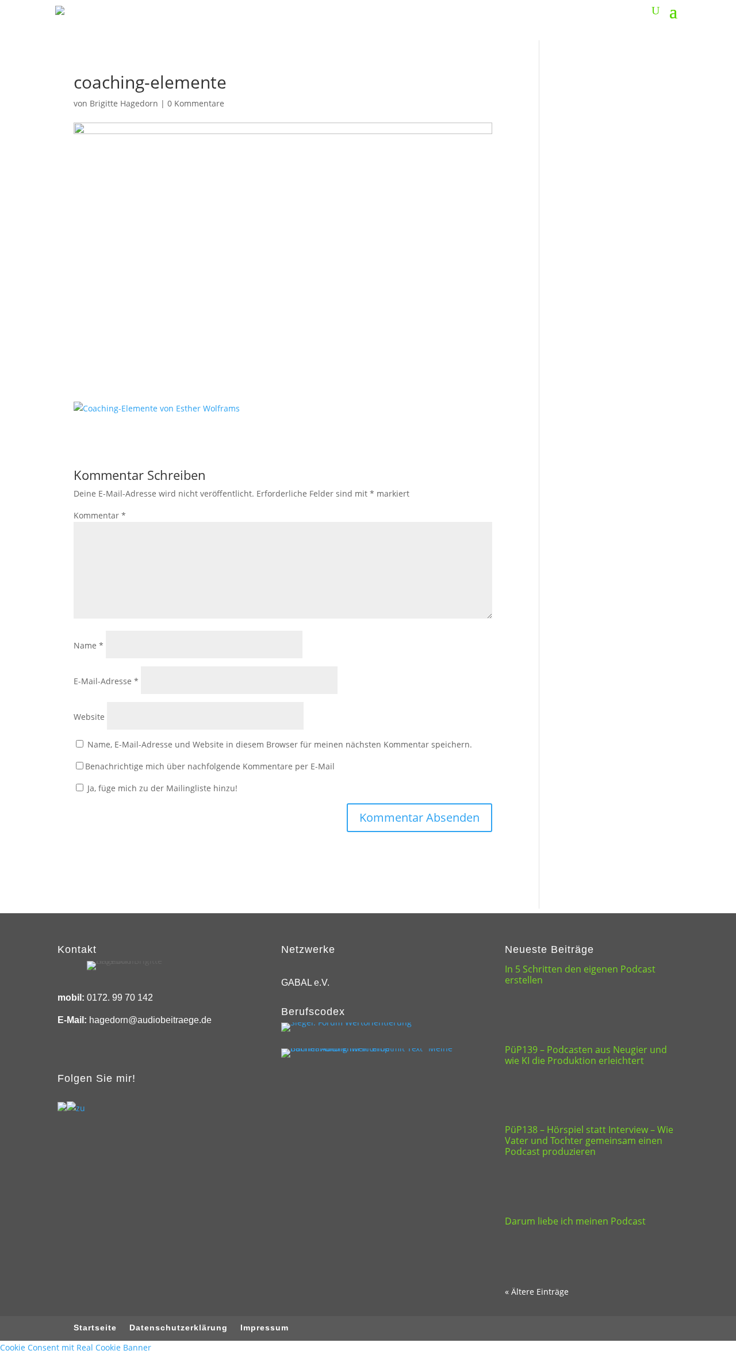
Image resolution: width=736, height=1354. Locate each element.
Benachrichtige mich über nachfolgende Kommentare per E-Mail (210, 766)
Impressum (264, 1328)
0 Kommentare (195, 103)
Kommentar (100, 515)
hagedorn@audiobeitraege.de (150, 1020)
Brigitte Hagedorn (124, 103)
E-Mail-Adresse (106, 681)
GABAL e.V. (305, 982)
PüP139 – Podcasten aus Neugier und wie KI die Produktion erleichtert (586, 1055)
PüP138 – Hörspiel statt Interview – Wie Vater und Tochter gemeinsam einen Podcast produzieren (589, 1140)
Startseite (95, 1328)
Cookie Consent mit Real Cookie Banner (75, 1347)
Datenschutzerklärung (178, 1328)
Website (89, 716)
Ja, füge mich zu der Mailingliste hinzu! (161, 788)
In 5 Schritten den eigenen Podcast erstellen (580, 974)
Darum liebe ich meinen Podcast (575, 1221)
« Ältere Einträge (537, 1291)
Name (88, 645)
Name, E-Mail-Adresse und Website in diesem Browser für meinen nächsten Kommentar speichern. (279, 744)
